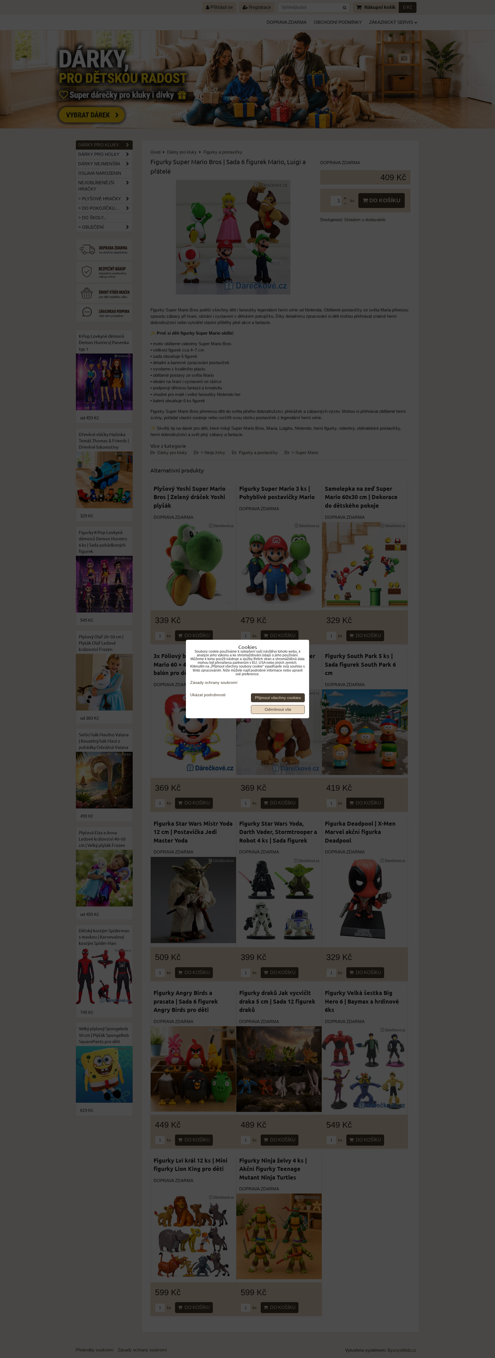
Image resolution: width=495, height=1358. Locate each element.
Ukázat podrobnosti (207, 695)
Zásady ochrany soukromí (213, 682)
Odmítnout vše (278, 709)
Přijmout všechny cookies (278, 698)
